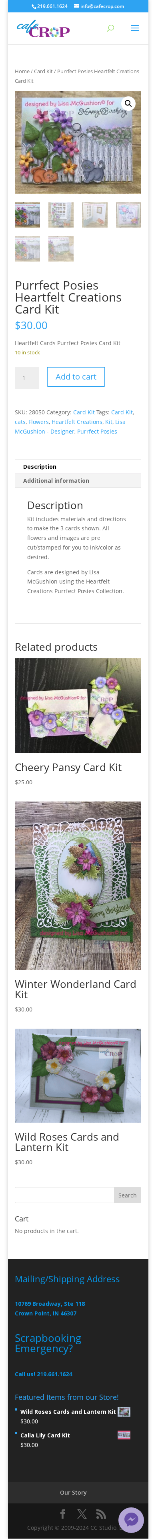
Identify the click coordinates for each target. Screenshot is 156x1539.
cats (20, 422)
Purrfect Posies (97, 431)
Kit (108, 422)
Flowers (38, 422)
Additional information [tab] (56, 480)
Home (22, 71)
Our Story (73, 1492)
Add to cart (76, 376)
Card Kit (43, 71)
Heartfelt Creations (77, 422)
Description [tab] (39, 466)
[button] (128, 103)
